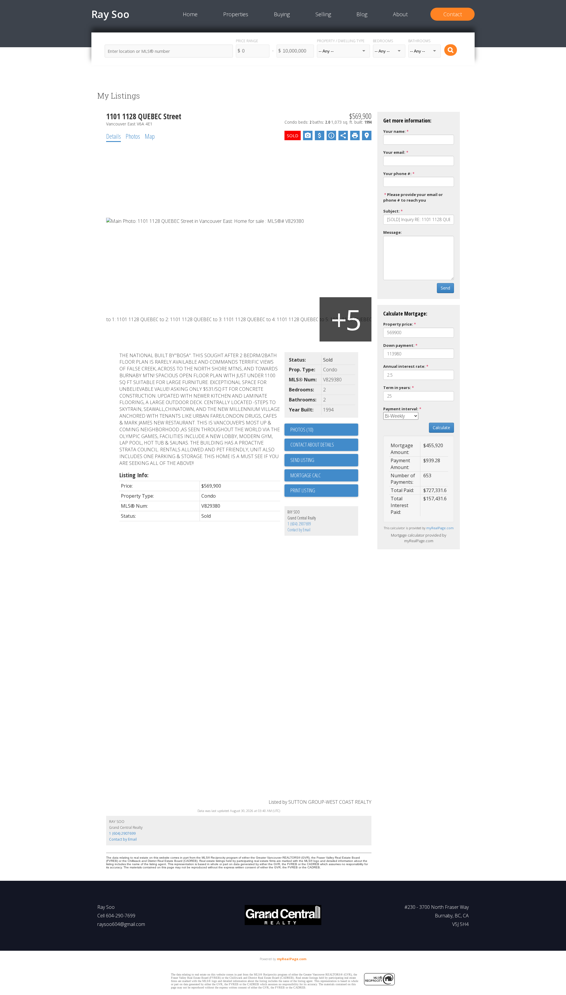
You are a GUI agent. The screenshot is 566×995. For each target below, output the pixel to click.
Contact (452, 14)
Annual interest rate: (404, 366)
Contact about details (312, 444)
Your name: (394, 131)
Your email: (394, 152)
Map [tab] (150, 136)
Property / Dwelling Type (341, 40)
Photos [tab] (133, 136)
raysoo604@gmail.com (121, 924)
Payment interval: (400, 408)
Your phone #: (397, 173)
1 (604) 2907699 (299, 524)
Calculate (441, 427)
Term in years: (397, 387)
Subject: (391, 211)
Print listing (302, 490)
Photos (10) (301, 429)
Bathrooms (419, 40)
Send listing (302, 459)
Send (445, 288)
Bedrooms (383, 40)
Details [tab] (113, 136)
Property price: (398, 324)
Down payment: (398, 345)
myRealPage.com (440, 528)
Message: (392, 232)
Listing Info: (134, 475)
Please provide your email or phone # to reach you (413, 197)
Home (190, 14)
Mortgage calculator (324, 475)
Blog (361, 14)
